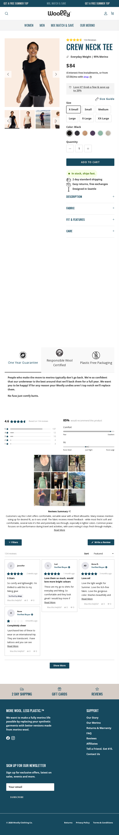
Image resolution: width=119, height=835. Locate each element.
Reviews (91, 738)
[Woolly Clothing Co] (59, 13)
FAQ (89, 733)
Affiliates (92, 743)
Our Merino (93, 722)
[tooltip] (69, 511)
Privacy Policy (83, 822)
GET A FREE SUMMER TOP (16, 3)
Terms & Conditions (103, 822)
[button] (81, 39)
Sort (86, 553)
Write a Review (104, 543)
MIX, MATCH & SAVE (56, 3)
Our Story (92, 717)
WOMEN (28, 25)
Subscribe (17, 797)
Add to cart (90, 162)
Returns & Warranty (98, 728)
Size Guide (107, 99)
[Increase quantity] (88, 148)
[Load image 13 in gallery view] (32, 72)
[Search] (6, 13)
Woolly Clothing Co (22, 822)
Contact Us (93, 754)
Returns (68, 822)
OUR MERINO (87, 25)
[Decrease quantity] (70, 148)
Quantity (72, 142)
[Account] (105, 13)
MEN (42, 25)
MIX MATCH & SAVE (62, 25)
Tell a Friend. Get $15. (99, 749)
